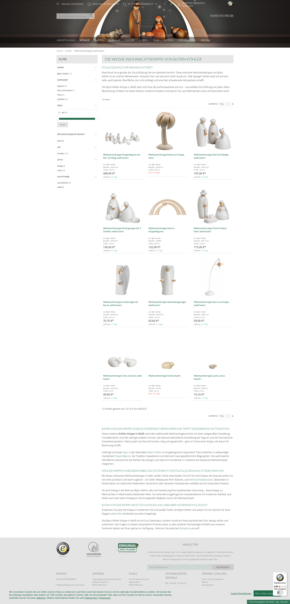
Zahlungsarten (208, 585)
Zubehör (62, 99)
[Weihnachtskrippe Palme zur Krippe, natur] (167, 130)
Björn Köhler (64, 73)
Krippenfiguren (123, 456)
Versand (284, 602)
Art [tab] (59, 147)
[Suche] (92, 16)
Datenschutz (91, 598)
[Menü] (285, 574)
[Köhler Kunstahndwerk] (145, 20)
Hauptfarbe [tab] (63, 176)
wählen (62, 124)
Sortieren (213, 103)
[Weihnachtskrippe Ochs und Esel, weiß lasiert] (122, 351)
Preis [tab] (59, 105)
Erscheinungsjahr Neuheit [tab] (71, 134)
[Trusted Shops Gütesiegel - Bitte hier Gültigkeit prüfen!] (230, 3)
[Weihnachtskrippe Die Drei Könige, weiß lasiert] (213, 130)
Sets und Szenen (66, 90)
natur (61, 170)
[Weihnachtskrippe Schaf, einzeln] (167, 351)
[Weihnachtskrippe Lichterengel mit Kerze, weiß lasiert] (122, 278)
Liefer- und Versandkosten (213, 579)
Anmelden (187, 6)
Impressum (105, 598)
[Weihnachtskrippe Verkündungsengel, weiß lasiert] (167, 278)
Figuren (62, 86)
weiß (60, 187)
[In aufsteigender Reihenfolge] (233, 104)
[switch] (280, 592)
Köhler (68, 51)
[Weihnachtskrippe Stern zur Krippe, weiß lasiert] (213, 278)
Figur (125, 452)
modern (62, 153)
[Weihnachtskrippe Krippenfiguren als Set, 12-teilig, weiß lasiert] (122, 130)
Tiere (60, 94)
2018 (60, 140)
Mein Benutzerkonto (193, 3)
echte (118, 513)
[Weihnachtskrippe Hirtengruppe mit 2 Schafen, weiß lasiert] (122, 204)
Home (60, 51)
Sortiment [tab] (62, 80)
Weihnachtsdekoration (201, 479)
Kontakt (183, 528)
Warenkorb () (222, 16)
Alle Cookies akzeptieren (267, 593)
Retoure (205, 582)
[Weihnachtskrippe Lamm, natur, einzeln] (213, 351)
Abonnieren (222, 567)
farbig (61, 166)
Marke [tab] (60, 67)
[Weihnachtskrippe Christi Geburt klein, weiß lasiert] (213, 204)
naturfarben (64, 182)
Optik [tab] (60, 159)
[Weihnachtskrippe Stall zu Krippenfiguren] (167, 204)
